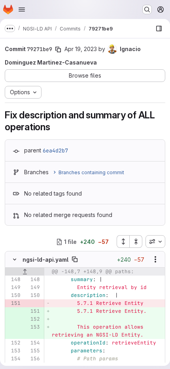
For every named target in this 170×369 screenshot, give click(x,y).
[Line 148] (14, 279)
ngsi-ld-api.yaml (45, 259)
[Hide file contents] (14, 259)
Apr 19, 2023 (80, 49)
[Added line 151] (33, 311)
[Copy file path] (74, 259)
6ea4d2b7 (55, 150)
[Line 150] (14, 295)
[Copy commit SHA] (58, 49)
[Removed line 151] (14, 303)
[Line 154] (33, 343)
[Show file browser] (159, 28)
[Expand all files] (123, 241)
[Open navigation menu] (21, 9)
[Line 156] (33, 359)
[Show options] (155, 259)
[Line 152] (14, 343)
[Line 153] (14, 351)
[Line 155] (33, 351)
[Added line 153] (33, 327)
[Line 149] (14, 287)
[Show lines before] (24, 272)
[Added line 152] (33, 319)
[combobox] (155, 241)
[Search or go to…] (147, 9)
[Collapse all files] (136, 241)
